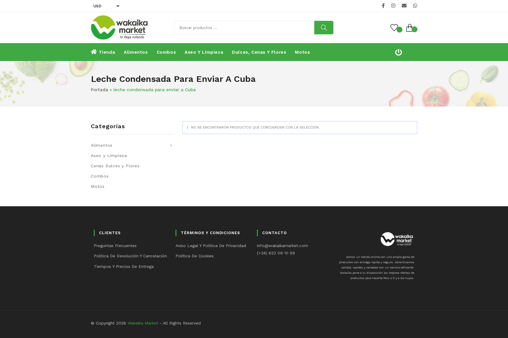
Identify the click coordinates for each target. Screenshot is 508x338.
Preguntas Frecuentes (115, 245)
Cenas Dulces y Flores (115, 165)
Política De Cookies (195, 256)
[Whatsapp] (414, 6)
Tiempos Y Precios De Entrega (124, 266)
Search (323, 27)
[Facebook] (383, 6)
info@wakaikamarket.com (282, 245)
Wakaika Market (143, 323)
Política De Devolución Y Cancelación (130, 256)
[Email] (404, 6)
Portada (99, 89)
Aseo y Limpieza (109, 155)
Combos (100, 176)
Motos (98, 186)
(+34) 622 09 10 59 (276, 253)
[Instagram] (393, 6)
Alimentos (102, 145)
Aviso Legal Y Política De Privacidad (211, 245)
